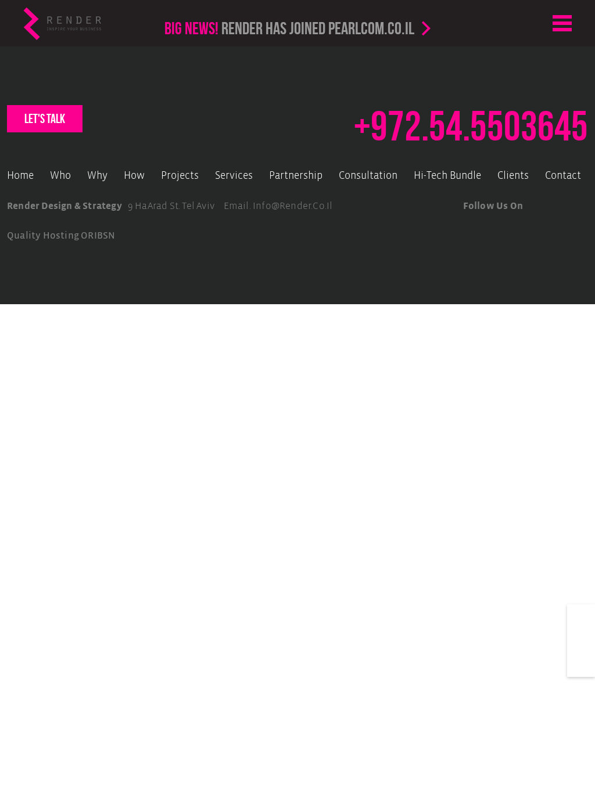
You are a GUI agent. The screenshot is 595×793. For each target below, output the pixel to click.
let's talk (44, 118)
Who (60, 176)
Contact (563, 176)
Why (97, 176)
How (134, 176)
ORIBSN (98, 235)
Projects (180, 176)
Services (234, 176)
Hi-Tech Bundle (447, 176)
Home (20, 176)
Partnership (295, 176)
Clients (513, 176)
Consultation (368, 176)
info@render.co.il (292, 206)
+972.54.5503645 (471, 126)
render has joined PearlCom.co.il (289, 28)
